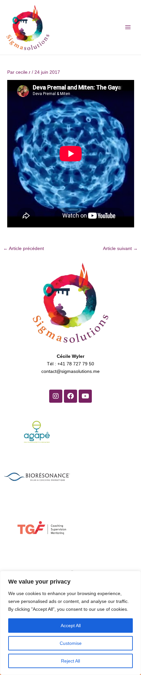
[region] (70, 623)
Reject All (70, 661)
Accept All (71, 625)
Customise (71, 643)
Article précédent (23, 248)
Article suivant (120, 248)
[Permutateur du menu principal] (127, 27)
